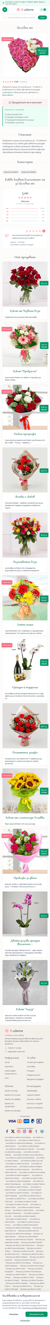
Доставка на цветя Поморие (17, 1193)
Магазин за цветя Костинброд (18, 1263)
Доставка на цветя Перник (34, 1184)
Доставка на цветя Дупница (17, 1163)
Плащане (30, 1071)
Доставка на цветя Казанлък (18, 1169)
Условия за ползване (35, 1062)
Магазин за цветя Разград (17, 1283)
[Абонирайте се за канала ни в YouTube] (19, 1131)
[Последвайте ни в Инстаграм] (24, 1131)
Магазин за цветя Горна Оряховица (20, 1245)
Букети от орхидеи (13, 1111)
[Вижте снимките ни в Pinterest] (30, 1131)
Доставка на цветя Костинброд (32, 1172)
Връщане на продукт (35, 1079)
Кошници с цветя (34, 1099)
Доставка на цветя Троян (23, 1210)
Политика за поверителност (34, 1308)
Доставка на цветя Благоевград (19, 1143)
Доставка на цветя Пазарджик (18, 1181)
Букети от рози (11, 1091)
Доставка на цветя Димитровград (20, 1158)
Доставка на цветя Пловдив (21, 245)
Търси (42, 17)
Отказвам (13, 1314)
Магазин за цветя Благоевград (19, 1233)
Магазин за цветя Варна (28, 1236)
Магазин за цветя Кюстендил (32, 1266)
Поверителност (33, 1075)
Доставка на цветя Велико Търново (20, 1149)
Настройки (25, 1320)
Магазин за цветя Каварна (17, 1257)
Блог (7, 1078)
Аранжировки (32, 1091)
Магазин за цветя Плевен (23, 1277)
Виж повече (7, 95)
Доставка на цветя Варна (28, 1146)
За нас (7, 1062)
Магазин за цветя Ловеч (16, 1268)
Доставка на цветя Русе (16, 1198)
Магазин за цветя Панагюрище (28, 1271)
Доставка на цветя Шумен (17, 1219)
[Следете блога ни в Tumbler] (36, 1131)
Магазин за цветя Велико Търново (19, 1239)
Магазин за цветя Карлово (25, 1260)
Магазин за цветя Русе (22, 1286)
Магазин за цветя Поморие (32, 1280)
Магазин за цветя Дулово (23, 1251)
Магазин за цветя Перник (16, 1274)
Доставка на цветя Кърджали (18, 1175)
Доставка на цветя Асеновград (18, 1137)
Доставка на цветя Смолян (17, 1204)
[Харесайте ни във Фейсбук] (7, 1131)
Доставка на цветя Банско (29, 1140)
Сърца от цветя (11, 172)
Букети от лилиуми (13, 1095)
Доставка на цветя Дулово (32, 1161)
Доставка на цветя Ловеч (32, 1178)
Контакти (9, 1066)
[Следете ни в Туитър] (13, 1131)
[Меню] (4, 9)
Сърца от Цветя (28, 172)
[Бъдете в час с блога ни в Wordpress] (42, 1131)
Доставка (31, 1066)
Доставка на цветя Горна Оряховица (28, 1155)
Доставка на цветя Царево (25, 1216)
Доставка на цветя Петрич (17, 1187)
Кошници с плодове (34, 1103)
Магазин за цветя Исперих (32, 1254)
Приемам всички (36, 1314)
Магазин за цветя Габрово (31, 1242)
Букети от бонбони (35, 1108)
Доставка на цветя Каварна (30, 1166)
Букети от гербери (13, 1099)
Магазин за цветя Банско (28, 1231)
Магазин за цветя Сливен (30, 1289)
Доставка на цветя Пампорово (25, 1225)
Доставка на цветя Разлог (30, 1196)
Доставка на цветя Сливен (26, 1201)
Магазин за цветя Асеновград (18, 1228)
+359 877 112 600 (14, 1048)
